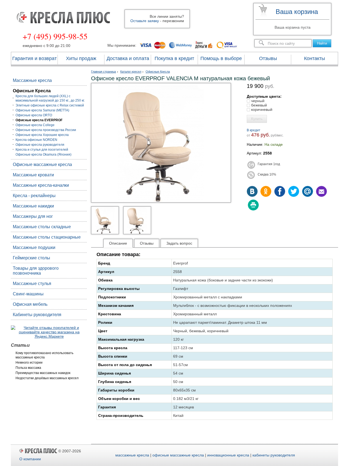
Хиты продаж (81, 58)
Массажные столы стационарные (47, 237)
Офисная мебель (30, 304)
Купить (257, 119)
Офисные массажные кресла (42, 164)
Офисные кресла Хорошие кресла (42, 135)
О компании (30, 459)
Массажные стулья (32, 283)
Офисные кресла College (35, 125)
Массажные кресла (32, 80)
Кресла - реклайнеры (34, 195)
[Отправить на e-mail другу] (321, 192)
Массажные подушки (34, 247)
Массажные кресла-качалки (41, 185)
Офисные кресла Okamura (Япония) (43, 154)
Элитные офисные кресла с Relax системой (50, 105)
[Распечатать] (253, 206)
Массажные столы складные (42, 226)
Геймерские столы (31, 258)
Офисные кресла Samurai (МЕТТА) (42, 110)
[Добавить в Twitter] (294, 192)
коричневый (261, 109)
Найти (322, 43)
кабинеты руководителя (273, 455)
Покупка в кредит (174, 58)
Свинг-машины (28, 294)
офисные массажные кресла (178, 455)
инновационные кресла (228, 455)
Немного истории (29, 362)
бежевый (258, 105)
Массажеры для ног (33, 216)
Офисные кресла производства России (46, 130)
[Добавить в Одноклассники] (266, 192)
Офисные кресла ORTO (34, 115)
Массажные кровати (33, 175)
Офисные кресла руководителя (40, 145)
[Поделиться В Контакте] (253, 192)
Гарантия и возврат (34, 58)
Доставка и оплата (128, 58)
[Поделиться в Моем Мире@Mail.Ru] (307, 192)
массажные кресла (132, 455)
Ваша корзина (297, 11)
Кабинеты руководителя (37, 314)
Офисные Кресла (32, 90)
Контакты (314, 58)
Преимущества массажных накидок (43, 373)
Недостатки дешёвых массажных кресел (47, 378)
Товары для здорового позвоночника (36, 270)
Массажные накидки (33, 206)
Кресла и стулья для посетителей (42, 150)
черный (257, 101)
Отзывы (268, 58)
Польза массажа (28, 368)
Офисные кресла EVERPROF (39, 120)
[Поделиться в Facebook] (280, 192)
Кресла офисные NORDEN (36, 140)
